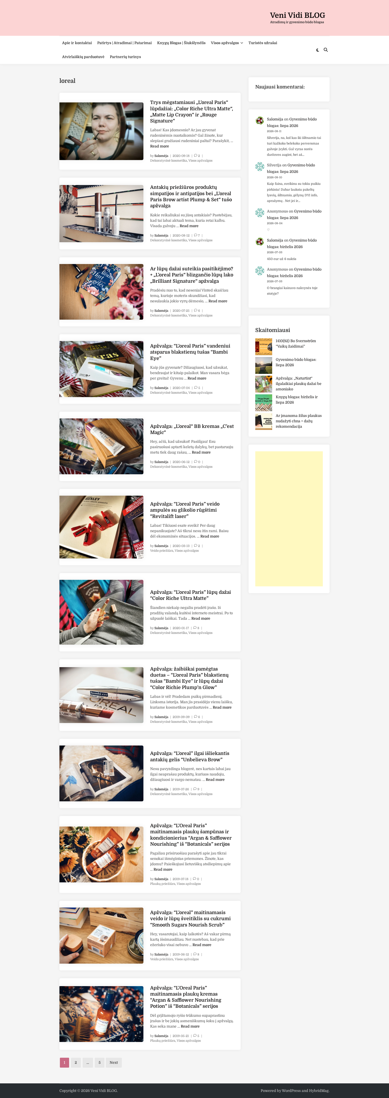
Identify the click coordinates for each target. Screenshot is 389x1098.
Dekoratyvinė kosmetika (168, 160)
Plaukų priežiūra (162, 884)
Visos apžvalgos (225, 43)
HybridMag (319, 1091)
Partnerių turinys (125, 57)
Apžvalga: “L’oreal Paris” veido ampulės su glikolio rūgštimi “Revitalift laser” (184, 510)
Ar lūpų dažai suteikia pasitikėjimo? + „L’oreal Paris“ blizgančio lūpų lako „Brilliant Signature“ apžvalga (191, 275)
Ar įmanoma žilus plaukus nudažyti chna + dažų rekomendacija (299, 421)
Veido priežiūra (161, 550)
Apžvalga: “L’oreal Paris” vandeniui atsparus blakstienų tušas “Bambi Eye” (190, 352)
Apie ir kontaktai (77, 43)
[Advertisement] (289, 518)
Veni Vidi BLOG (297, 15)
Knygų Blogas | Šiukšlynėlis (181, 43)
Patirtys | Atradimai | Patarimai (124, 43)
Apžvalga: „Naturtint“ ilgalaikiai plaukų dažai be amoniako (298, 383)
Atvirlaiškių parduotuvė (83, 57)
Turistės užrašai (263, 43)
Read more (159, 146)
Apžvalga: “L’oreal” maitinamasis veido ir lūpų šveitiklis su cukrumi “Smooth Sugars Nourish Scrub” (190, 919)
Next (114, 1063)
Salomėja (161, 156)
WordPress (291, 1091)
